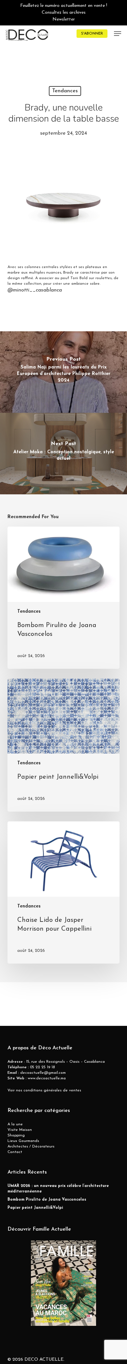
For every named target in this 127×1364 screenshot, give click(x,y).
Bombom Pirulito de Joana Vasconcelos (46, 1200)
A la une (15, 1124)
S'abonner (92, 34)
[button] (117, 33)
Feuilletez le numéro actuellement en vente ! (63, 5)
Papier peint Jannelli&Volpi (35, 1208)
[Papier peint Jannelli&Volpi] (63, 745)
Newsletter (63, 19)
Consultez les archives (64, 12)
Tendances (65, 91)
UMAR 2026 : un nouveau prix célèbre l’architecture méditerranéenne (58, 1188)
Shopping (16, 1135)
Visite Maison (19, 1130)
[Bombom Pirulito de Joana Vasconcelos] (63, 598)
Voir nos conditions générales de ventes (44, 1090)
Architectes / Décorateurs (30, 1146)
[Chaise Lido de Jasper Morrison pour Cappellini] (63, 892)
